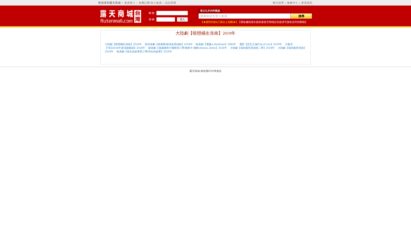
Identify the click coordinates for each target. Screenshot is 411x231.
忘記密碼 (170, 2)
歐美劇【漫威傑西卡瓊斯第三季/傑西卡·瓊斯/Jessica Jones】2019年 (188, 47)
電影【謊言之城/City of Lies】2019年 (261, 44)
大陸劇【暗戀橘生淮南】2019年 (123, 44)
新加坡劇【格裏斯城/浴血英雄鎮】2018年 (169, 44)
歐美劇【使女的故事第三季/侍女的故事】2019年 (145, 51)
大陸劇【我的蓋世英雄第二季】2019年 (252, 47)
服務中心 (292, 2)
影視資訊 (307, 2)
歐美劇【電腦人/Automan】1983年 (216, 44)
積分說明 (278, 2)
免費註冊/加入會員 (150, 2)
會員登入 (130, 2)
